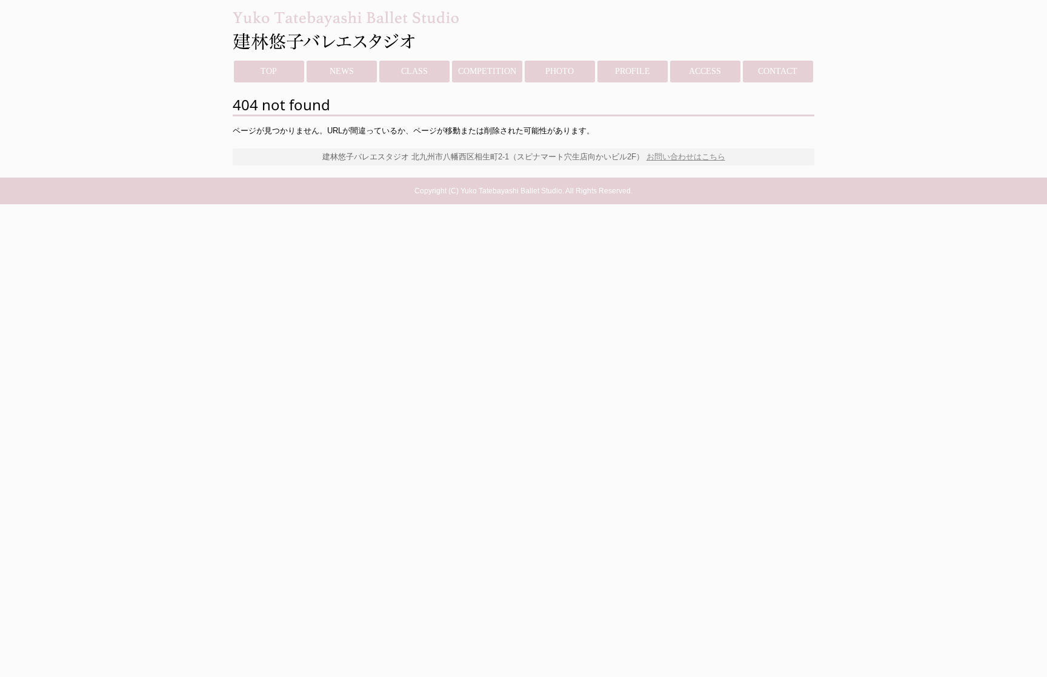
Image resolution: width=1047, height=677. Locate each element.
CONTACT (777, 71)
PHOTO (559, 71)
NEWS (342, 71)
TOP (269, 71)
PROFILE (632, 71)
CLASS (414, 71)
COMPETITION (487, 71)
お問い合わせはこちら (685, 156)
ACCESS (705, 71)
